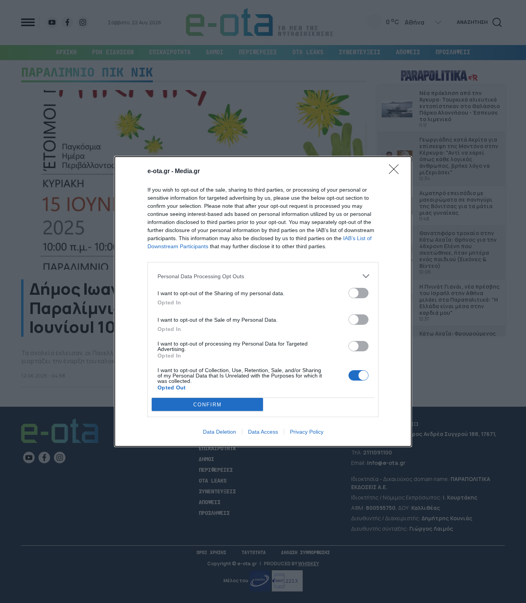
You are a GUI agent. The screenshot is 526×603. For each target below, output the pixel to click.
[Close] (396, 171)
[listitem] (263, 276)
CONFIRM (207, 405)
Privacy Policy (306, 432)
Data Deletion (219, 432)
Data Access (263, 432)
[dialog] (263, 301)
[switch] (358, 293)
